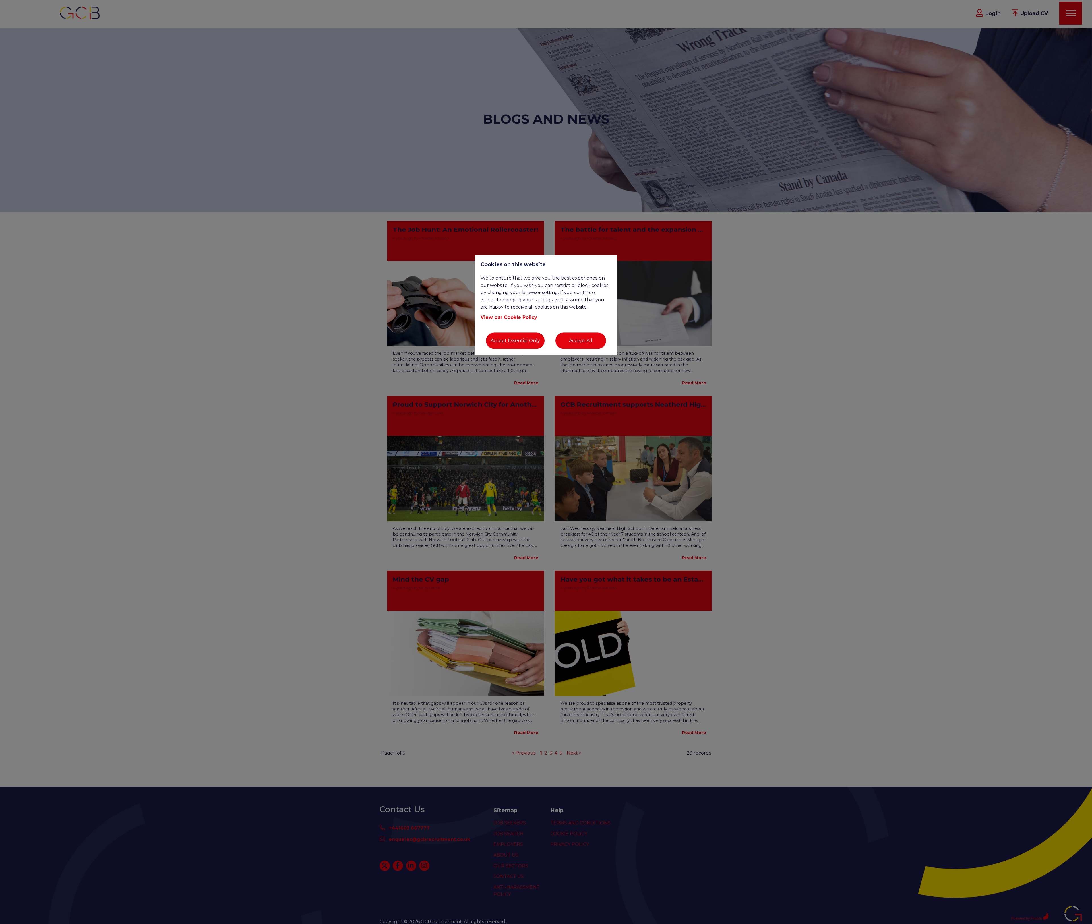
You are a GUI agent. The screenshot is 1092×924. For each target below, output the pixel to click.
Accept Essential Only (515, 340)
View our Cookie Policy (509, 317)
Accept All (580, 340)
